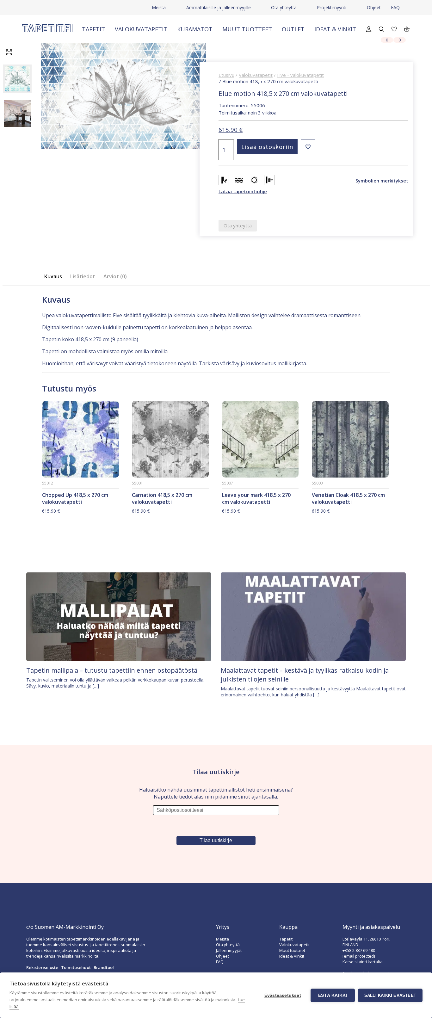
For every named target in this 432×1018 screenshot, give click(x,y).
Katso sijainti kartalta (363, 962)
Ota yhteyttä (284, 7)
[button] (308, 146)
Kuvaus (53, 276)
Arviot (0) (115, 276)
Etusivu (226, 75)
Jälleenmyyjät (229, 950)
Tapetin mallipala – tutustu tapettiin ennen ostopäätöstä (111, 670)
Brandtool (104, 967)
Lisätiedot (82, 276)
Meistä (159, 7)
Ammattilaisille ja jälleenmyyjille (218, 7)
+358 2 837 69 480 (359, 950)
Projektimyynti (331, 7)
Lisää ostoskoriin (267, 147)
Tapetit (93, 29)
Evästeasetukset (282, 995)
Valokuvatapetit (141, 29)
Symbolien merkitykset (381, 180)
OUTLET (293, 29)
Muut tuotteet (247, 29)
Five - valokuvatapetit (300, 75)
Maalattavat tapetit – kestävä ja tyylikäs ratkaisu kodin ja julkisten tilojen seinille (305, 674)
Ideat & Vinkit (335, 29)
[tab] (55, 276)
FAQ (395, 7)
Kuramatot (195, 29)
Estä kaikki (332, 995)
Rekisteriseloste (42, 967)
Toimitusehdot (76, 967)
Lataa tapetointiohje (243, 191)
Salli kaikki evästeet (390, 995)
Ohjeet (374, 7)
